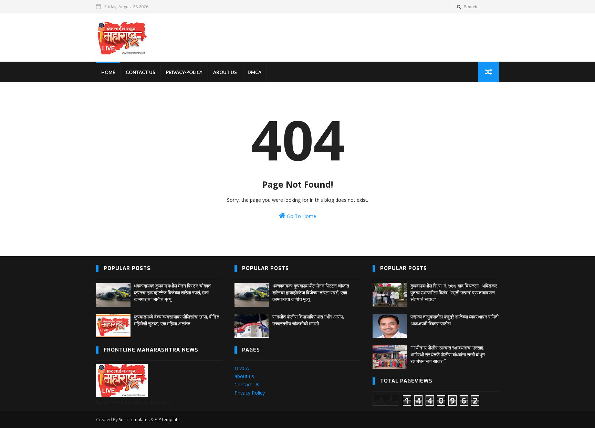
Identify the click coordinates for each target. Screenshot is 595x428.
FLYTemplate (167, 419)
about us (244, 376)
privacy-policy (184, 72)
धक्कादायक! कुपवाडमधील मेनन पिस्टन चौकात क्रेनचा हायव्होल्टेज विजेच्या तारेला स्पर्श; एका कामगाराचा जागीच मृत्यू (172, 292)
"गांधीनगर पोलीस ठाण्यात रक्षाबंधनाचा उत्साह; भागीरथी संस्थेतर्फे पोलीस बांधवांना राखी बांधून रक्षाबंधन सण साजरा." (447, 354)
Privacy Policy (249, 392)
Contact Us (246, 384)
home (108, 72)
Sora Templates (134, 419)
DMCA (254, 72)
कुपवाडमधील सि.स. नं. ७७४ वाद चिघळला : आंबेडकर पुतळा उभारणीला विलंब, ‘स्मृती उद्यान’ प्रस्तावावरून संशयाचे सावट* (453, 292)
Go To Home (300, 216)
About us (225, 72)
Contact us (140, 72)
